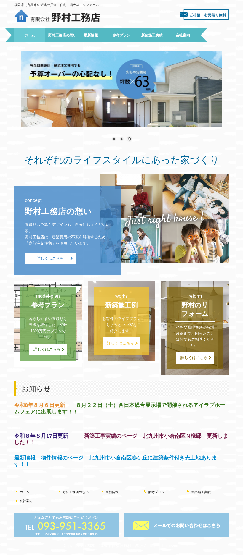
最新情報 (91, 35)
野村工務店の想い (61, 35)
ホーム (29, 35)
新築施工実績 (152, 35)
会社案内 (183, 35)
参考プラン (121, 35)
